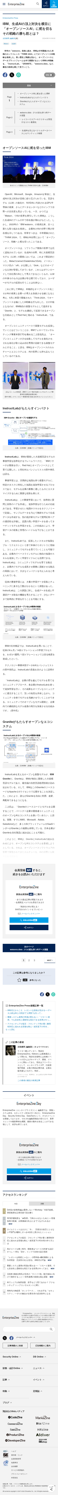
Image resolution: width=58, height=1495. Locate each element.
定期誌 (36, 1391)
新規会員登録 (30, 920)
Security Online (10, 1356)
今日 (16, 1203)
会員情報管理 (16, 1459)
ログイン (30, 927)
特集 (5, 1391)
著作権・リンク (17, 1455)
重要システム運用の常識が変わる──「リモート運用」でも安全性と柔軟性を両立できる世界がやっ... (29, 1018)
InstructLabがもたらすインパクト (34, 97)
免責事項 (14, 1462)
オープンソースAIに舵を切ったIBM (35, 93)
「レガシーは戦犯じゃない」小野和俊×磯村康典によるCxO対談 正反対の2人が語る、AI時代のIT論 (30, 1258)
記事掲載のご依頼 (15, 1345)
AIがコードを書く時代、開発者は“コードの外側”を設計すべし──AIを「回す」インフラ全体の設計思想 (30, 1250)
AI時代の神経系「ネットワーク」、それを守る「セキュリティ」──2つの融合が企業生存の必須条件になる (30, 1292)
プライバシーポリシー (19, 1474)
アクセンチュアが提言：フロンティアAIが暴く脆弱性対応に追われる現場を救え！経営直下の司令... (29, 1025)
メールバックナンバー (30, 913)
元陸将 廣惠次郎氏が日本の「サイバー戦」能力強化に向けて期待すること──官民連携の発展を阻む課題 (31, 1275)
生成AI (14, 44)
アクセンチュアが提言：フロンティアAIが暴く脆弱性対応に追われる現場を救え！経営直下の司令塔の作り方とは (30, 1240)
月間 (42, 1203)
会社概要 (14, 1466)
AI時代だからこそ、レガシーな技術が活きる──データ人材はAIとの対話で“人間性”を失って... (29, 1011)
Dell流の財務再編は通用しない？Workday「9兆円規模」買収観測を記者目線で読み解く (31, 1211)
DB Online (38, 1356)
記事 (5, 1379)
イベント (37, 1379)
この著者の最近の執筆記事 (29, 1080)
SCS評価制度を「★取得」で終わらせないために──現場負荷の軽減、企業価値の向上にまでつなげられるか (31, 1219)
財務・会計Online (11, 1368)
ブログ (6, 1402)
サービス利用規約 (17, 1470)
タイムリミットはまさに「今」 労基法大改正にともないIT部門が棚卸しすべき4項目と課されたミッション (30, 1230)
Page (9, 117)
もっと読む (10, 1029)
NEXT (49, 960)
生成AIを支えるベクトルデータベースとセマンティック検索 (36, 132)
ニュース (37, 1368)
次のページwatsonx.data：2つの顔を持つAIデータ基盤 (29, 948)
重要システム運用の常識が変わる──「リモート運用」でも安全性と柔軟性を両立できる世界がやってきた (31, 1267)
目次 (29, 85)
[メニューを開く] (4, 4)
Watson (6, 44)
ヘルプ (13, 1451)
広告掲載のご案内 (42, 1345)
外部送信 (14, 1477)
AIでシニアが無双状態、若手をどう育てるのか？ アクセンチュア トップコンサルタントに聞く (31, 1283)
